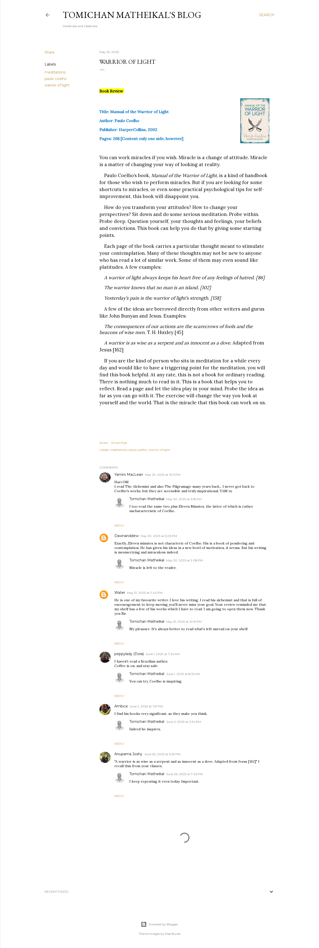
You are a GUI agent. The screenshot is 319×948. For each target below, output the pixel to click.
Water (119, 592)
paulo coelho (56, 78)
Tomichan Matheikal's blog (132, 15)
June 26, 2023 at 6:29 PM (162, 754)
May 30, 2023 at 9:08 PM (184, 560)
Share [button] (50, 52)
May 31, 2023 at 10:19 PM (184, 621)
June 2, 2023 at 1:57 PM (146, 706)
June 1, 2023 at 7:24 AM (163, 654)
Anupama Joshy (128, 754)
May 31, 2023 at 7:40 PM (144, 593)
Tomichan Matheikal (146, 499)
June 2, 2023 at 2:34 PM (183, 722)
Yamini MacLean (128, 474)
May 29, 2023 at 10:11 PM (162, 474)
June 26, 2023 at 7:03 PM (184, 774)
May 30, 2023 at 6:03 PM (159, 536)
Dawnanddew (126, 536)
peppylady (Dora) (129, 654)
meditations (55, 72)
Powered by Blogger (163, 924)
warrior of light (57, 85)
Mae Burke (172, 934)
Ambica (121, 706)
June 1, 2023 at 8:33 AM (183, 674)
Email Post (119, 443)
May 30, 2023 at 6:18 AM (184, 499)
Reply (119, 525)
